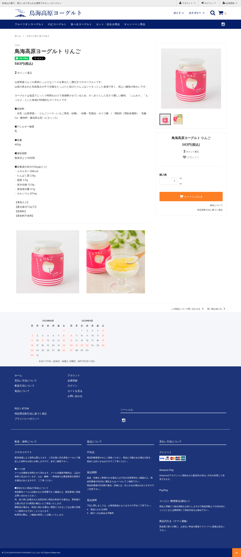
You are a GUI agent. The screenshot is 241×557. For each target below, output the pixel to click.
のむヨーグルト (57, 24)
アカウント (187, 3)
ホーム (18, 36)
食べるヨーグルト (81, 24)
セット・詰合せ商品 (108, 24)
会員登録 (230, 3)
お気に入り (192, 157)
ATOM (25, 408)
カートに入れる (193, 196)
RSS (17, 408)
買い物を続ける (214, 308)
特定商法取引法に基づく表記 (31, 413)
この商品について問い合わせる (186, 308)
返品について (216, 205)
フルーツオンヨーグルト (29, 24)
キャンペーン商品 (134, 24)
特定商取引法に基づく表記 (210, 209)
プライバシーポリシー (27, 418)
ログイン (209, 3)
